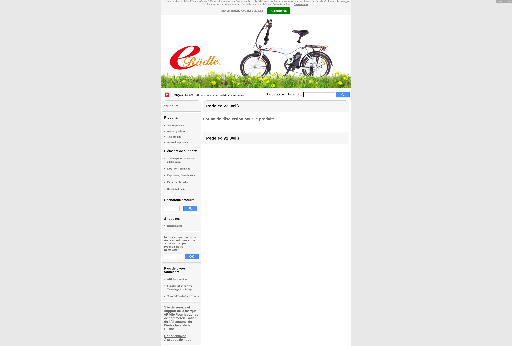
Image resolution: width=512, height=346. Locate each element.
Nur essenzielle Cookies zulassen (242, 10)
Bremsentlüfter (177, 279)
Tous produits (174, 136)
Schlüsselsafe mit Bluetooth (183, 296)
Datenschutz (301, 4)
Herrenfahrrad (174, 225)
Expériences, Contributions (181, 175)
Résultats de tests (176, 189)
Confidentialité (175, 336)
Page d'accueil (276, 94)
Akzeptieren (279, 10)
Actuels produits (175, 125)
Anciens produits (176, 131)
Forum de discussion (177, 182)
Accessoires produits (177, 142)
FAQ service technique (178, 168)
